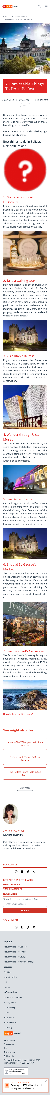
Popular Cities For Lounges (15, 956)
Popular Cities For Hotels (15, 951)
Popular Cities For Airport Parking (18, 961)
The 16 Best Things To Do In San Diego (25, 773)
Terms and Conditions (13, 997)
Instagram (10, 1052)
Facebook (10, 1044)
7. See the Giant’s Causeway (23, 651)
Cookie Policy (9, 1007)
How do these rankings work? (18, 714)
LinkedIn (10, 1056)
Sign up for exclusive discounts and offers (20, 899)
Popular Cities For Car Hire (15, 946)
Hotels (6, 982)
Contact (7, 1012)
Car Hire (7, 972)
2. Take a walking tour (19, 280)
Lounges (7, 987)
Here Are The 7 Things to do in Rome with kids (25, 744)
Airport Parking (10, 977)
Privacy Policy (10, 1002)
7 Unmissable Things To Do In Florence (25, 759)
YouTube (10, 1040)
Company (8, 1027)
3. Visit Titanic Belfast (18, 356)
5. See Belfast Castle (17, 499)
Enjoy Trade (9, 1017)
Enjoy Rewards (10, 1022)
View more (25, 787)
